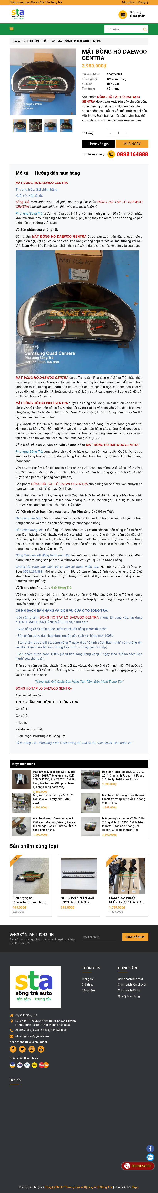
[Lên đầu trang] (140, 832)
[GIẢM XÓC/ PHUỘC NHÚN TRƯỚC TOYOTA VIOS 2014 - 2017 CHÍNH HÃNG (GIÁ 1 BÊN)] (127, 876)
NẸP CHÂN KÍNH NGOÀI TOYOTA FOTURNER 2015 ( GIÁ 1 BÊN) (77, 902)
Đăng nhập (128, 2)
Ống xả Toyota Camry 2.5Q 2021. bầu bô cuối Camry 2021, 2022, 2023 (53, 799)
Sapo (135, 1187)
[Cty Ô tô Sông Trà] (18, 13)
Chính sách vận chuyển (132, 984)
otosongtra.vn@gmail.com (32, 1036)
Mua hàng (31, 909)
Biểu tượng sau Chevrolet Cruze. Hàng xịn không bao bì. (29, 902)
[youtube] (41, 1049)
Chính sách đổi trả (129, 990)
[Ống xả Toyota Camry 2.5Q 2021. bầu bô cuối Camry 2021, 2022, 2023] (21, 802)
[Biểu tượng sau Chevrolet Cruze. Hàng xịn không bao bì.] (31, 876)
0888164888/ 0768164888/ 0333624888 (41, 1030)
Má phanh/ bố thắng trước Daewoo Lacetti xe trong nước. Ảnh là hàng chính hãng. (123, 799)
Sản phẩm (88, 990)
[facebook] (13, 1049)
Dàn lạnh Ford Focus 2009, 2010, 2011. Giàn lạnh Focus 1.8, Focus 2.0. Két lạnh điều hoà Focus (123, 775)
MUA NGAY (132, 144)
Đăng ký (143, 2)
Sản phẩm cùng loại (34, 846)
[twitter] (22, 1049)
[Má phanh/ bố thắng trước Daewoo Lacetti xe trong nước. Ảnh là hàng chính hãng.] (90, 802)
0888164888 (132, 154)
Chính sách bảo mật (130, 979)
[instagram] (31, 1049)
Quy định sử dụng (129, 996)
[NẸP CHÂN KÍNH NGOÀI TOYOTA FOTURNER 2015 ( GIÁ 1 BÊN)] (79, 876)
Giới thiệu (87, 984)
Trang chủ (88, 979)
